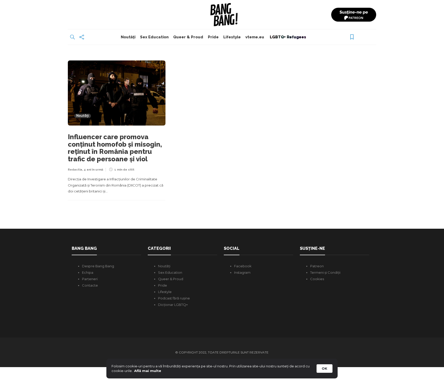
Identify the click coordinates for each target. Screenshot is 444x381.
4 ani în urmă (93, 169)
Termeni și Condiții (325, 272)
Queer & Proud (188, 37)
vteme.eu (254, 37)
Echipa (87, 272)
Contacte (90, 285)
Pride (213, 37)
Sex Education (154, 37)
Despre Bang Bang (98, 266)
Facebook (243, 266)
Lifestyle (232, 37)
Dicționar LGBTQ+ (173, 305)
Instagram (242, 272)
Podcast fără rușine (174, 298)
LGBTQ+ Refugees (287, 37)
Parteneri (90, 279)
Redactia (75, 169)
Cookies (317, 279)
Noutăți (128, 37)
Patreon (317, 266)
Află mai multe (147, 371)
